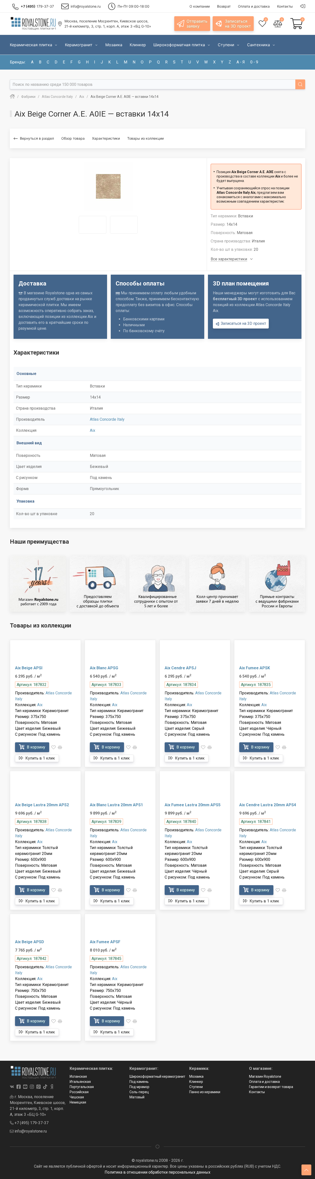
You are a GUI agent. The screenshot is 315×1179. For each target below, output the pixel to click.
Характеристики (106, 138)
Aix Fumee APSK (254, 668)
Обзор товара (73, 138)
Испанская (78, 1076)
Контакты (257, 1092)
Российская (79, 1092)
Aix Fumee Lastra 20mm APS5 (192, 805)
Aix (92, 430)
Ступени (196, 1087)
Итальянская (80, 1082)
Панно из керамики (204, 1092)
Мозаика (196, 1076)
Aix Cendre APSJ (180, 668)
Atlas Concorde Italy (107, 419)
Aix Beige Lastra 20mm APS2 (42, 805)
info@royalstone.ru (30, 1131)
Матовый (136, 1097)
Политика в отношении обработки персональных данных (157, 1172)
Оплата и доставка (264, 1082)
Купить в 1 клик (39, 758)
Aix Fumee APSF (105, 942)
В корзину (35, 747)
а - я (240, 62)
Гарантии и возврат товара (271, 1087)
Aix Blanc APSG (104, 668)
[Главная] (12, 97)
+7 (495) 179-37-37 (31, 1122)
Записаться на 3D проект (243, 323)
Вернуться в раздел (37, 138)
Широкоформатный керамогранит (157, 1076)
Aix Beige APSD (29, 942)
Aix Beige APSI (28, 668)
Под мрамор (139, 1087)
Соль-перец (139, 1092)
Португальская (82, 1087)
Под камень (139, 1082)
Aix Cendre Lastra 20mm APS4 (267, 805)
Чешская (77, 1097)
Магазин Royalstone (265, 1076)
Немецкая (78, 1102)
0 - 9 (254, 62)
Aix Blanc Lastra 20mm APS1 (116, 805)
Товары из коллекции (145, 138)
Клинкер (196, 1082)
